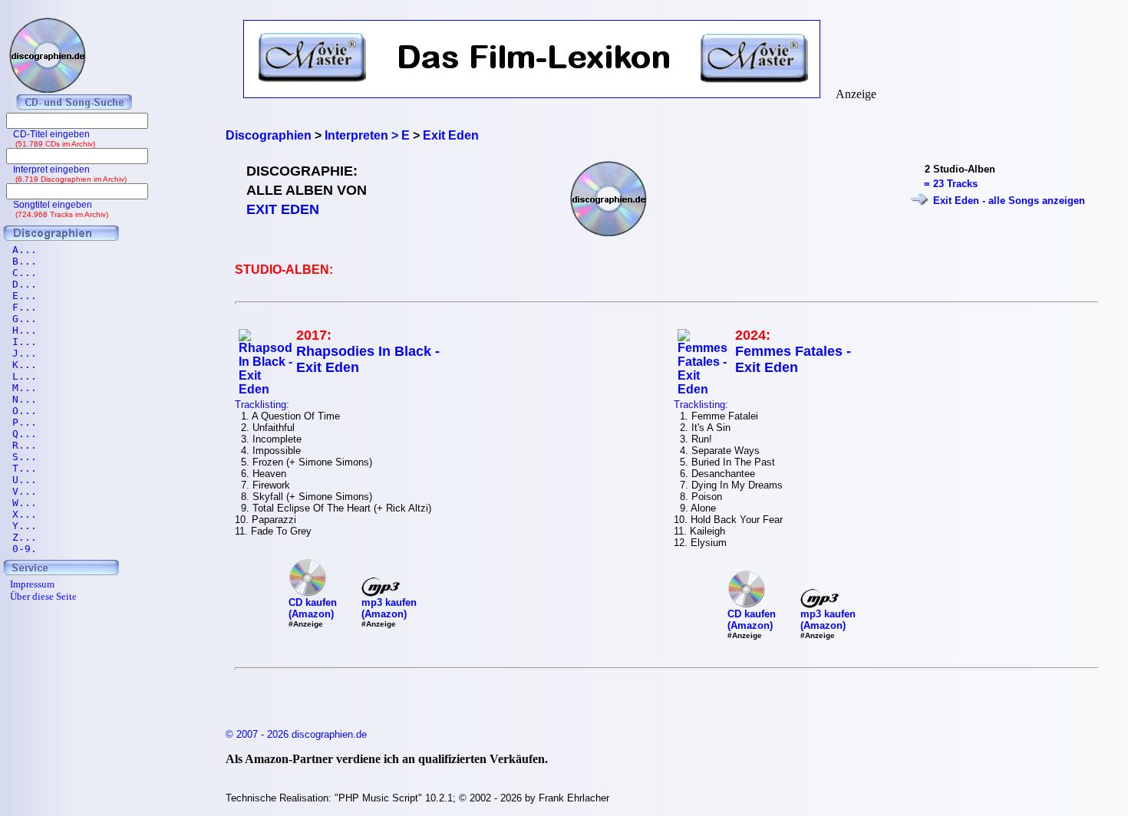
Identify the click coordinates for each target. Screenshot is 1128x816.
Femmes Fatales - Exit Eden (793, 359)
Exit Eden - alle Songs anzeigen (1009, 200)
